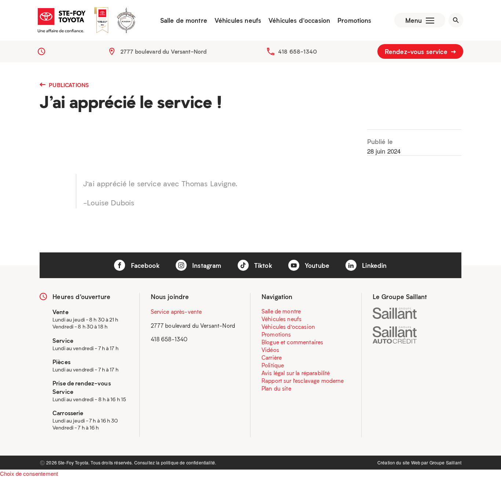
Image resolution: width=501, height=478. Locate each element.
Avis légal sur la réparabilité (296, 373)
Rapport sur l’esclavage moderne (303, 380)
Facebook (144, 265)
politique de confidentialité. (188, 462)
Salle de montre (183, 20)
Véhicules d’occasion (299, 20)
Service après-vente (176, 311)
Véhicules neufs (238, 20)
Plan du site (276, 388)
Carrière (272, 357)
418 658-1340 (297, 51)
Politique (273, 365)
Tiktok (262, 265)
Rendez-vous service (417, 51)
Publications (68, 85)
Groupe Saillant (445, 462)
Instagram (206, 265)
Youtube (316, 265)
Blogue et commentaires (292, 342)
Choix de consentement (29, 473)
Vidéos (270, 349)
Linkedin (373, 265)
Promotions (354, 20)
